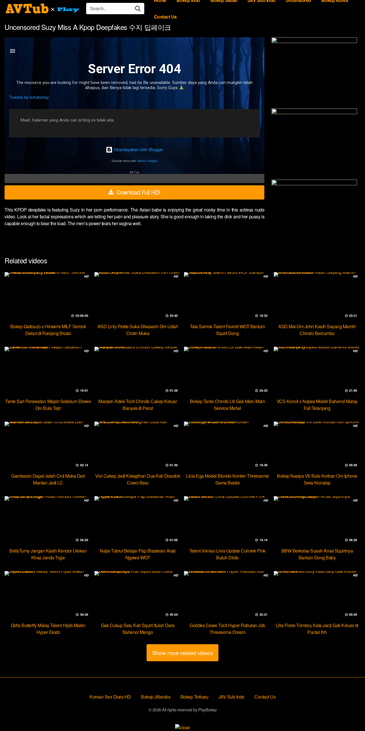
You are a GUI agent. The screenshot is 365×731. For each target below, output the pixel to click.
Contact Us (165, 16)
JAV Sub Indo (231, 696)
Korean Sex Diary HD (110, 696)
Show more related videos (182, 652)
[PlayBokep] (43, 8)
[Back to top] (349, 713)
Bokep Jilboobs (155, 696)
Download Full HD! (138, 192)
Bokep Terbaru (194, 696)
